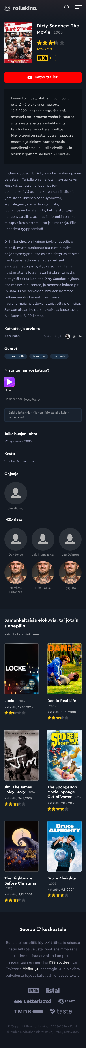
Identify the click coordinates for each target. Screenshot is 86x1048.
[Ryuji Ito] (70, 577)
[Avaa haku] (67, 8)
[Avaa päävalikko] (78, 8)
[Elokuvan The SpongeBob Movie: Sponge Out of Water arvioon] (64, 771)
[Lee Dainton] (70, 542)
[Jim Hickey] (15, 496)
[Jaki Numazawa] (43, 542)
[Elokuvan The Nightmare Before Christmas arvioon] (21, 862)
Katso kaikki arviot (17, 634)
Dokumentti (15, 356)
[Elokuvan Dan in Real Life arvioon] (64, 682)
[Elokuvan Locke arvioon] (21, 679)
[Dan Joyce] (15, 542)
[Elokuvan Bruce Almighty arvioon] (64, 859)
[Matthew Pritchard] (15, 577)
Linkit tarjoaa (13, 399)
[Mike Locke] (43, 577)
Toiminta (59, 356)
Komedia (38, 356)
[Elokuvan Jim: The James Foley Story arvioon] (21, 768)
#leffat (27, 969)
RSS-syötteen (60, 962)
